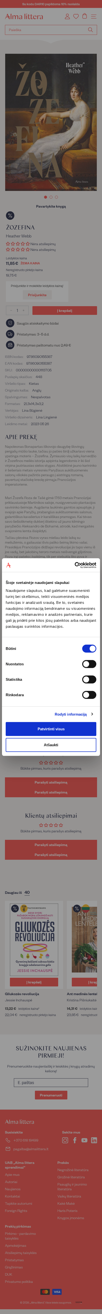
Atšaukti (51, 745)
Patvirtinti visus (51, 729)
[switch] (89, 664)
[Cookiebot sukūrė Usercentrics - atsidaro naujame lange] (74, 565)
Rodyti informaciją (71, 714)
